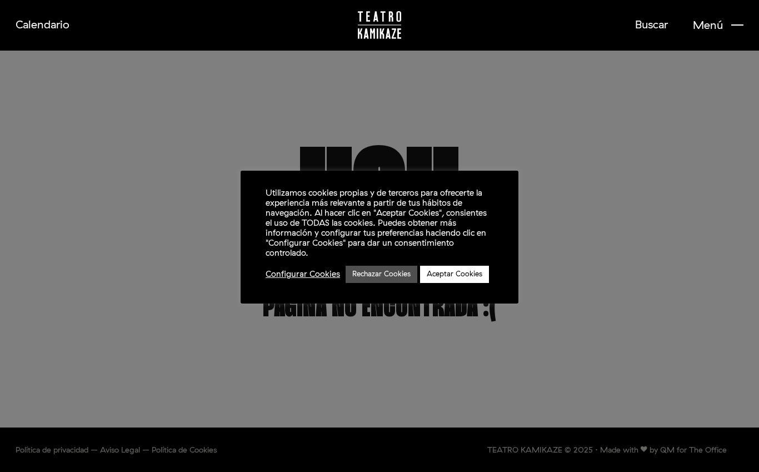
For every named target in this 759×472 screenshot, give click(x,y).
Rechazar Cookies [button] (381, 274)
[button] (718, 25)
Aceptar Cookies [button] (454, 274)
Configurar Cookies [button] (303, 274)
